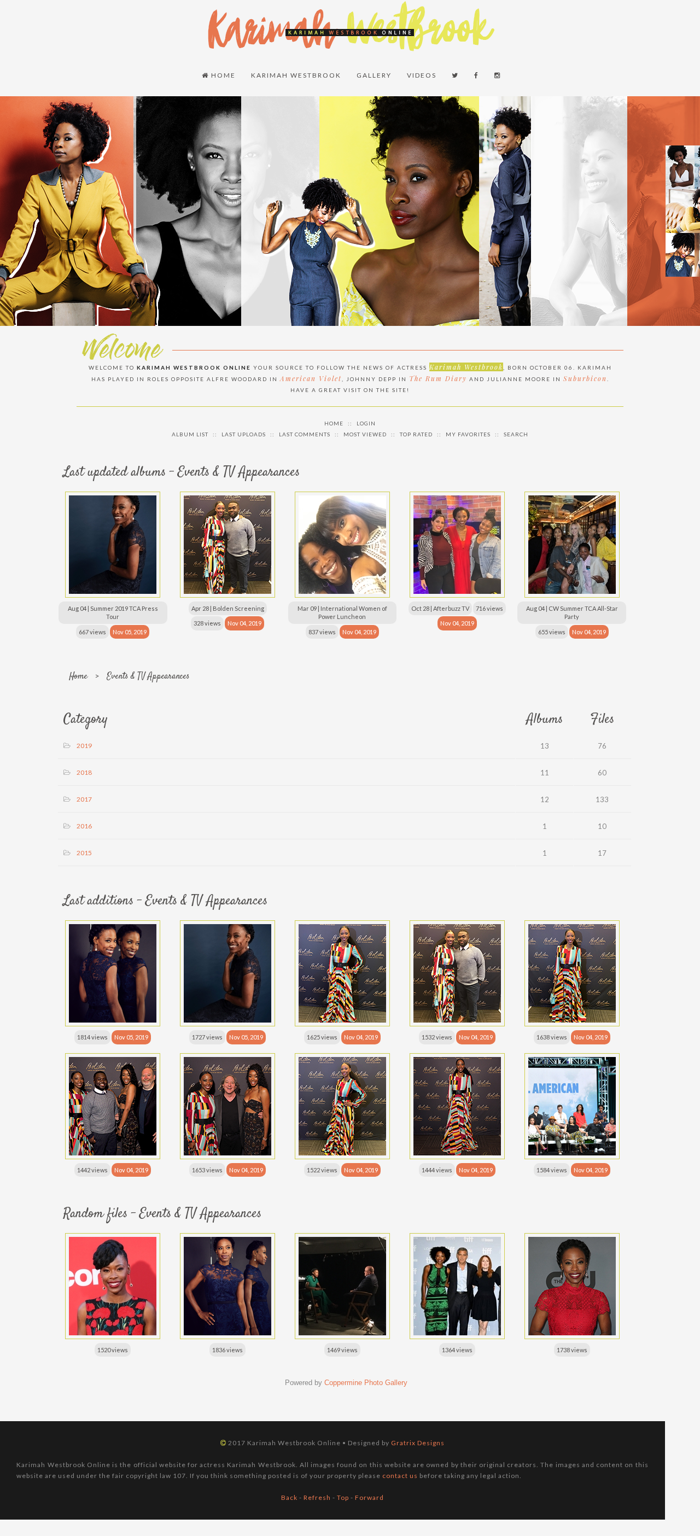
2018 (84, 772)
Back (289, 1497)
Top (343, 1497)
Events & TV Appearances (148, 676)
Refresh (317, 1497)
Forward (369, 1497)
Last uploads (243, 434)
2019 (84, 745)
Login (366, 423)
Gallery (374, 75)
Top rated (416, 434)
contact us (400, 1475)
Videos (421, 75)
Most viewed (365, 434)
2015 (84, 853)
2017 (84, 799)
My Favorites (468, 434)
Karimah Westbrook (296, 75)
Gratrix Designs (418, 1443)
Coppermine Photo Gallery (365, 1383)
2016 (84, 826)
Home (222, 75)
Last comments (304, 434)
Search (516, 434)
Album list (190, 434)
